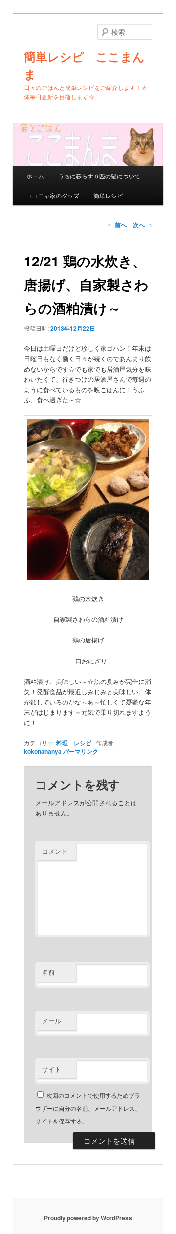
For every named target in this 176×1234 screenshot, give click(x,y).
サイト (51, 1069)
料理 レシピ (73, 742)
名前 (48, 972)
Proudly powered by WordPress (88, 1217)
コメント (54, 851)
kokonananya (43, 751)
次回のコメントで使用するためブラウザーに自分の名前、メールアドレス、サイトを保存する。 (88, 1108)
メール (51, 1020)
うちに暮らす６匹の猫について (99, 176)
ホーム (35, 176)
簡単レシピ (108, 195)
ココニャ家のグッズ (52, 195)
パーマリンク (80, 751)
